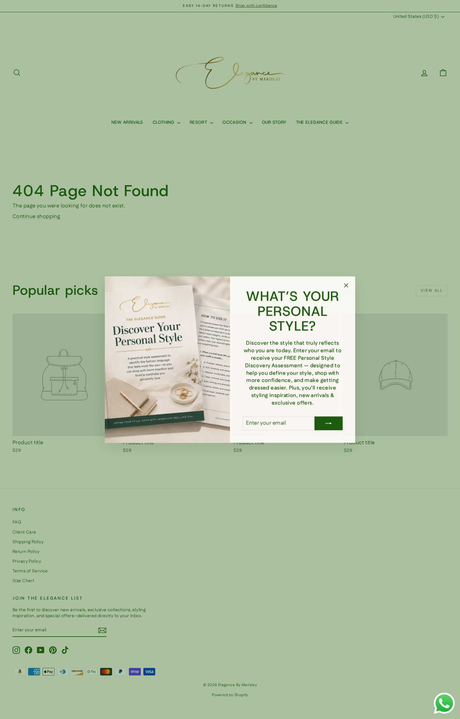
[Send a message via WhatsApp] (444, 703)
